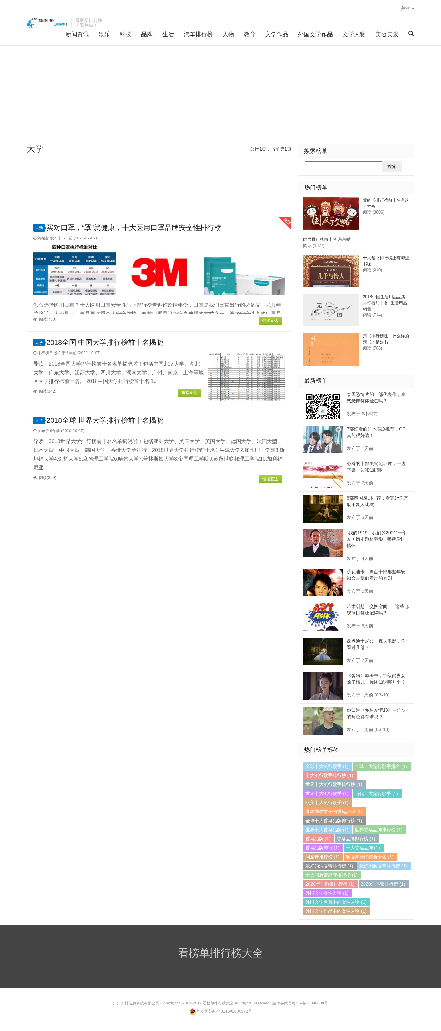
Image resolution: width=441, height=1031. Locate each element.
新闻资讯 (77, 34)
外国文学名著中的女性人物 (336, 902)
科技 (125, 34)
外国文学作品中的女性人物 (336, 911)
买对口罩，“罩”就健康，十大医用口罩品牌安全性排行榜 (133, 228)
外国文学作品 (315, 34)
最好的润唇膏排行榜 (329, 865)
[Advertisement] (220, 95)
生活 (168, 34)
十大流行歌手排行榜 (329, 775)
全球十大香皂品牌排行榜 (333, 820)
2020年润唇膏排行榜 (329, 884)
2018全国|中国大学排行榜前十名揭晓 (104, 342)
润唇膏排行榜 (322, 856)
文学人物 (354, 34)
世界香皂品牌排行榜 (379, 829)
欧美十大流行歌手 (327, 802)
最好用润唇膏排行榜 (383, 865)
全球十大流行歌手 (327, 766)
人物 (228, 34)
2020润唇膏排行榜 (383, 884)
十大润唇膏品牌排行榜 (331, 874)
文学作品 (276, 34)
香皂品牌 (318, 838)
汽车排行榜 (198, 34)
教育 (249, 34)
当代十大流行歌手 (376, 793)
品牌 (147, 34)
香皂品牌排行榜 (356, 838)
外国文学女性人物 (327, 893)
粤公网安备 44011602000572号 (224, 1011)
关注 (406, 8)
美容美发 (387, 34)
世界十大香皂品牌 (327, 829)
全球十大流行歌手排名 (381, 766)
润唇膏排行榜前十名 (370, 856)
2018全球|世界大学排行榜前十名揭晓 (104, 420)
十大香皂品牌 (363, 847)
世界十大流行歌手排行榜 (333, 784)
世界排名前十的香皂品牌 (333, 811)
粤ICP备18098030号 (310, 1003)
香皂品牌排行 (322, 847)
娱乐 (104, 34)
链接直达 (270, 320)
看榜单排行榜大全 (47, 23)
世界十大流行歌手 (327, 793)
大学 (39, 342)
